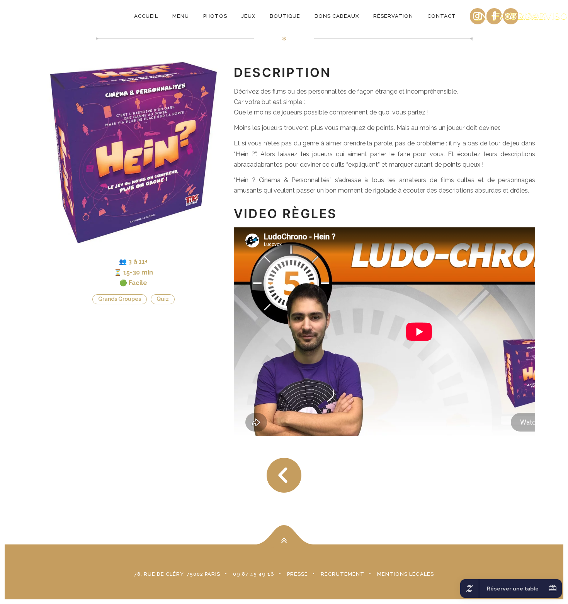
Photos (215, 16)
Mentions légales (405, 574)
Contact (441, 16)
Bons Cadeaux (337, 16)
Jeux (248, 16)
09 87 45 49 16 (253, 574)
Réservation (393, 16)
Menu (180, 16)
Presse (297, 574)
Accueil (146, 16)
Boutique (285, 16)
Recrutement (342, 574)
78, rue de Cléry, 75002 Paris (177, 574)
